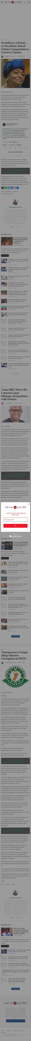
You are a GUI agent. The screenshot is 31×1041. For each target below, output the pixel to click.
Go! (15, 525)
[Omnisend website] (15, 535)
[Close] (28, 504)
